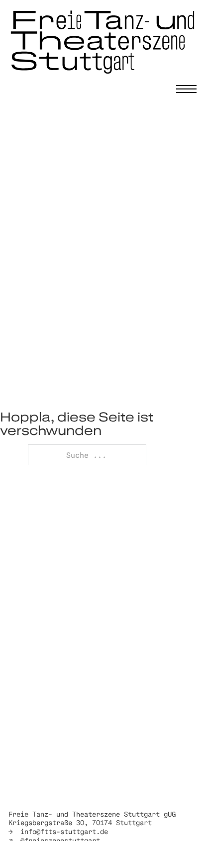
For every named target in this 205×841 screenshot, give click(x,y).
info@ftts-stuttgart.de (64, 831)
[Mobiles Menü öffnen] (186, 89)
